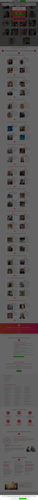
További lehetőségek (14, 498)
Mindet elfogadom (23, 498)
